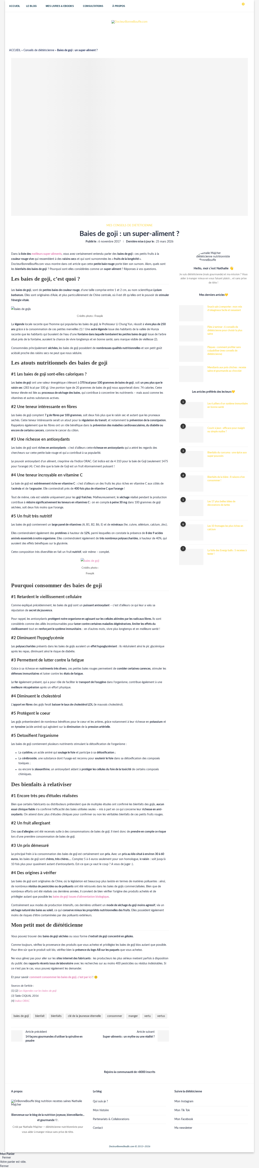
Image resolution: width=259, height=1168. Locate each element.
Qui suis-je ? (100, 1101)
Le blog (31, 6)
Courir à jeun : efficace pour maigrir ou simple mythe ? (226, 430)
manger (133, 1016)
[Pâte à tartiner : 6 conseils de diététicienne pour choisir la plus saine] (191, 333)
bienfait (40, 1016)
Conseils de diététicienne (38, 50)
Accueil (14, 6)
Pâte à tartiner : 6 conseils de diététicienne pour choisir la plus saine (224, 330)
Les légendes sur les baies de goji (37, 990)
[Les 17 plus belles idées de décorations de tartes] (191, 508)
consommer (114, 1016)
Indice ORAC (22, 1001)
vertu (147, 1016)
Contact (98, 1128)
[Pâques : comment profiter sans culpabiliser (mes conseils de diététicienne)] (191, 354)
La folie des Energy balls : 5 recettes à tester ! (227, 552)
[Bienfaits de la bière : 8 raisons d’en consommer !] (191, 483)
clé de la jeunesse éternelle (84, 1016)
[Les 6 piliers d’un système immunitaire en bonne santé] (191, 410)
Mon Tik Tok (182, 1110)
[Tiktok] (232, 6)
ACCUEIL (15, 50)
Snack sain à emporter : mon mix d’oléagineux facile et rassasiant (224, 308)
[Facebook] (228, 6)
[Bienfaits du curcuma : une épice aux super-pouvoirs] (191, 459)
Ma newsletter (183, 1128)
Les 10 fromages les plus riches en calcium (225, 528)
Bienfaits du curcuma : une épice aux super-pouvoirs (227, 454)
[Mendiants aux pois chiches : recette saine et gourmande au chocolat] (191, 374)
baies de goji (21, 1016)
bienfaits (56, 1016)
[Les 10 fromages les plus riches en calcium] (191, 532)
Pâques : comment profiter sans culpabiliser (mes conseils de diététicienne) (224, 350)
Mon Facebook (183, 1119)
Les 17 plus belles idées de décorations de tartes (221, 503)
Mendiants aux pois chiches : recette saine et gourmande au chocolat (226, 369)
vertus (161, 1016)
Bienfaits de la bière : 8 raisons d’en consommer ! (226, 479)
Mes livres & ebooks (60, 6)
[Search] (248, 6)
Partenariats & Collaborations (111, 1119)
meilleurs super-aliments (47, 254)
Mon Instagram (183, 1101)
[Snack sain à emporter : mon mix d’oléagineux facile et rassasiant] (191, 313)
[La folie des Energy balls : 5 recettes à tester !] (191, 557)
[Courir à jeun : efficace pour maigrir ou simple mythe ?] (191, 434)
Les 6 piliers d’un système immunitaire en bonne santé (227, 405)
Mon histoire (101, 1110)
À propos (118, 6)
